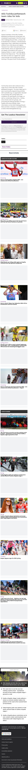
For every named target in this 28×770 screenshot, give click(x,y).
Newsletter (24, 30)
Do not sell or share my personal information (12, 759)
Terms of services (17, 125)
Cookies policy (5, 748)
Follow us (16, 30)
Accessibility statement (7, 751)
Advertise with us (6, 757)
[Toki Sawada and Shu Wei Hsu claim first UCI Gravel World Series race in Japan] (14, 679)
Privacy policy (5, 745)
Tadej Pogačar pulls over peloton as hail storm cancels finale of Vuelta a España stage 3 (14, 709)
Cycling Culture (5, 10)
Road (3, 142)
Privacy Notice (19, 127)
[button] (26, 3)
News (3, 20)
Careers (3, 754)
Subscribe (20, 3)
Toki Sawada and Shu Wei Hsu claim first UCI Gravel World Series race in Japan (15, 684)
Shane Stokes (10, 19)
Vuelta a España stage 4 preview (16, 6)
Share (5, 30)
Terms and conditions (7, 739)
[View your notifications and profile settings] (16, 3)
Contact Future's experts (7, 742)
